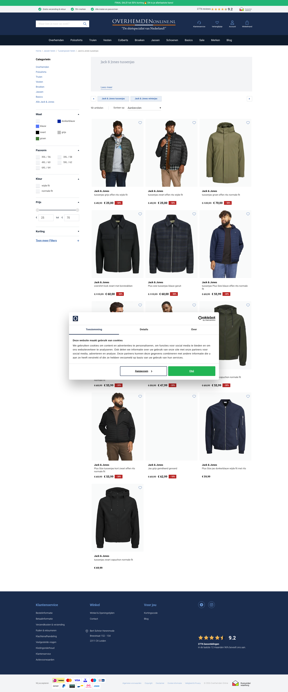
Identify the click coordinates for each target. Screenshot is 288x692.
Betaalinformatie (44, 619)
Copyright (148, 683)
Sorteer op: (119, 107)
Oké (191, 371)
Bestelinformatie (44, 613)
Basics (188, 40)
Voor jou (150, 605)
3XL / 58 (67, 157)
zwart (43, 132)
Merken (215, 40)
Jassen (155, 40)
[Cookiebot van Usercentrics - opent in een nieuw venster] (200, 318)
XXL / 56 (46, 157)
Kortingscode (151, 613)
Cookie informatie (175, 683)
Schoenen (172, 40)
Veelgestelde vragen (46, 642)
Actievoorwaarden (45, 659)
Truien (92, 40)
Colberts (123, 40)
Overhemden (56, 40)
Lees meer (106, 87)
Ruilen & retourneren (46, 630)
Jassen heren (49, 51)
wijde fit (46, 185)
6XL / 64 (46, 167)
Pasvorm (41, 150)
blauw (43, 126)
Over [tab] (194, 329)
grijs (64, 132)
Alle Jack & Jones (45, 102)
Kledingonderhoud (45, 648)
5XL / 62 (67, 162)
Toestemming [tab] (94, 329)
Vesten (107, 40)
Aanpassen (141, 371)
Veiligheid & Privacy (193, 683)
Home (38, 51)
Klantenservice (47, 605)
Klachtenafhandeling (46, 636)
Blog (229, 40)
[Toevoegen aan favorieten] (140, 122)
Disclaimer (160, 683)
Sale (201, 40)
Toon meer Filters (46, 240)
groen (43, 138)
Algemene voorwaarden (132, 683)
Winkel (95, 605)
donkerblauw (68, 121)
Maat (39, 114)
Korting (40, 231)
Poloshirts (76, 40)
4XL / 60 (46, 162)
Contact (94, 619)
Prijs (38, 202)
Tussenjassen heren (66, 51)
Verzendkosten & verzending (50, 624)
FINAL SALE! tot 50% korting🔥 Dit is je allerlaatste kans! (144, 3)
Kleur (39, 178)
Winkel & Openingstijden (102, 613)
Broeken (139, 40)
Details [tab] (144, 329)
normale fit (47, 191)
